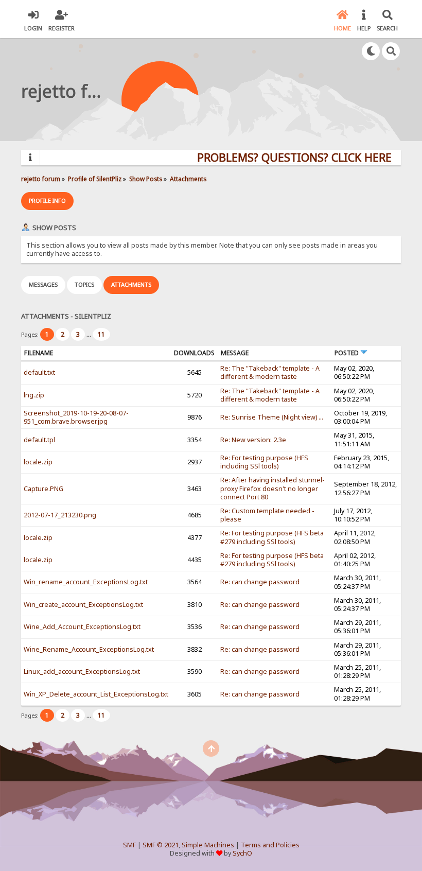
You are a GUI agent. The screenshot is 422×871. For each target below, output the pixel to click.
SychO (242, 853)
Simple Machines (208, 845)
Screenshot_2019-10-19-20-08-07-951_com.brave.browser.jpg (76, 417)
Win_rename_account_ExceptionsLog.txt (86, 582)
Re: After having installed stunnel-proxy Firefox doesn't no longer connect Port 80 (272, 488)
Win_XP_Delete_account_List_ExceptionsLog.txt (96, 694)
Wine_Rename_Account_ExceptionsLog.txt (89, 649)
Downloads (194, 353)
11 (101, 334)
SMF (129, 845)
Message (235, 353)
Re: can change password (260, 582)
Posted (347, 353)
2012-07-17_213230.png (60, 515)
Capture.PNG (43, 488)
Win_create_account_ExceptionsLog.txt (83, 604)
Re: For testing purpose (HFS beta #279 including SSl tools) (272, 537)
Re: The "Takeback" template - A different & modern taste (270, 372)
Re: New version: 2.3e (253, 440)
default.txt (39, 372)
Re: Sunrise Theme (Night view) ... (271, 417)
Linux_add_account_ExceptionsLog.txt (82, 671)
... (89, 334)
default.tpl (39, 440)
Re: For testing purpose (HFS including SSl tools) (264, 462)
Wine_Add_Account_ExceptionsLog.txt (82, 626)
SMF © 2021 (161, 845)
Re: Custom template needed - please (267, 515)
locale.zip (38, 462)
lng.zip (34, 395)
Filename (38, 353)
